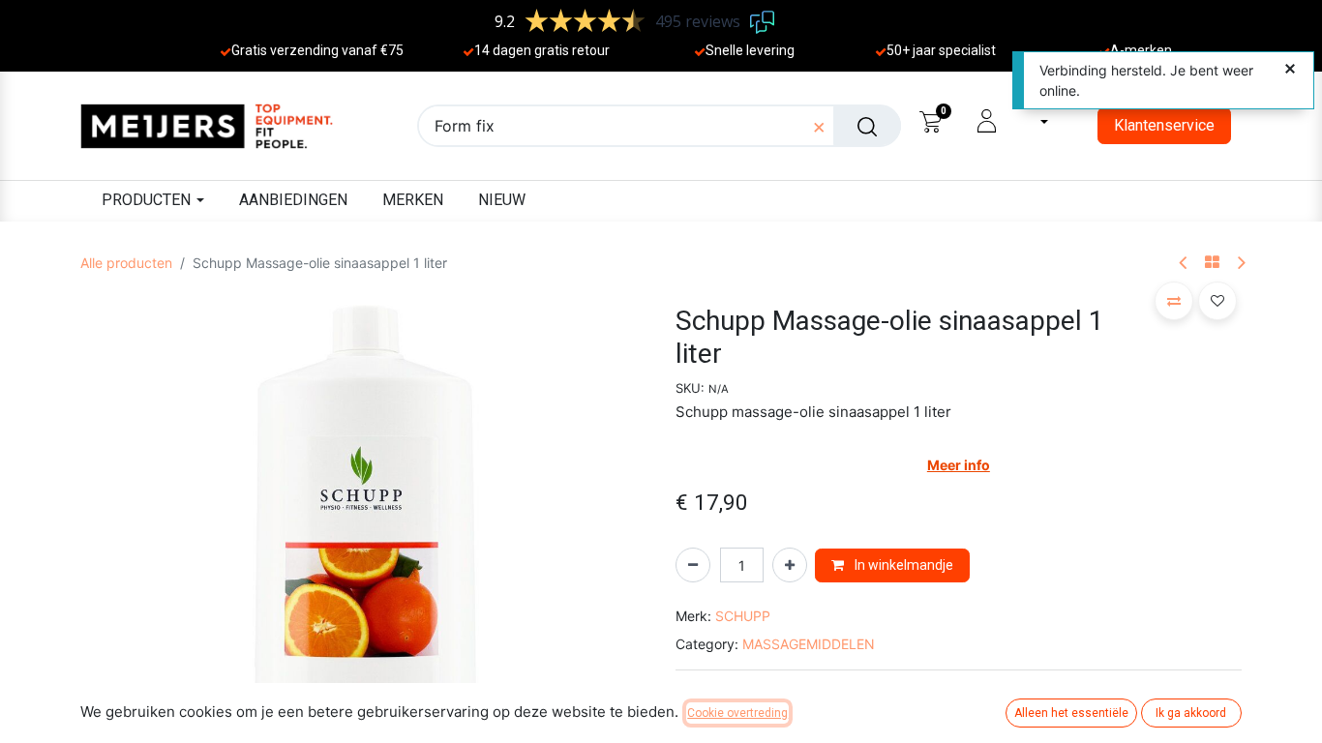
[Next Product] (1240, 263)
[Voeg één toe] (789, 565)
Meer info (958, 465)
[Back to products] (1212, 263)
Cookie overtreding (737, 713)
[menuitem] (293, 201)
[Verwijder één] (693, 565)
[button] (122, 587)
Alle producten (126, 262)
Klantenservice (1164, 125)
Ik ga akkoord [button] (1191, 713)
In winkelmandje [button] (902, 565)
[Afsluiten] (1290, 69)
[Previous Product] (1184, 263)
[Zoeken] (867, 125)
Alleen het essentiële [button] (1071, 713)
